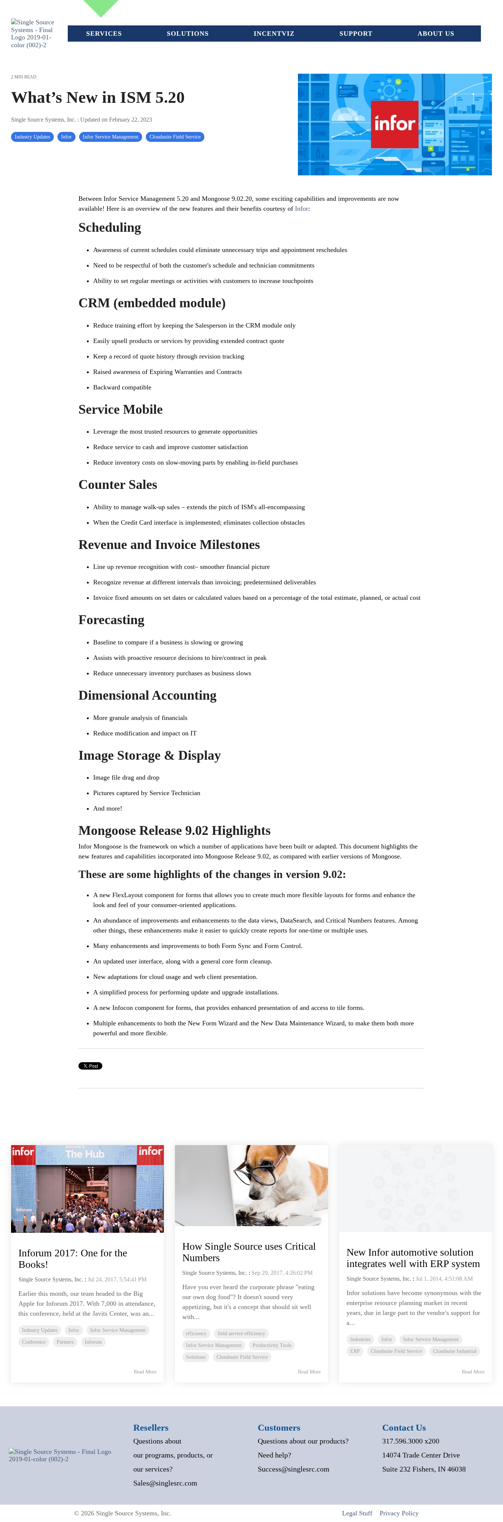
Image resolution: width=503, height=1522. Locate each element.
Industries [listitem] (360, 1339)
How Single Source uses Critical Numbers (249, 1252)
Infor (66, 137)
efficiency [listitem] (196, 1333)
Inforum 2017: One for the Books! (72, 1258)
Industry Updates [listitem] (39, 1330)
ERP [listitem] (355, 1351)
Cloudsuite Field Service (175, 137)
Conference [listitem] (34, 1342)
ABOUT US (436, 33)
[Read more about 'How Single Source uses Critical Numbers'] (251, 1185)
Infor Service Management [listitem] (118, 1330)
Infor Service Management (110, 137)
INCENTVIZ (274, 33)
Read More (145, 1372)
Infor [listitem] (73, 1330)
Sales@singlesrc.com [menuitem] (165, 1483)
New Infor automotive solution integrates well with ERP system (413, 1257)
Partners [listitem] (65, 1342)
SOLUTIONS (188, 33)
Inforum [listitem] (93, 1342)
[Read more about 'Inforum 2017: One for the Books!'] (87, 1189)
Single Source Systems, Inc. (44, 119)
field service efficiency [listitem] (241, 1333)
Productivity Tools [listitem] (272, 1345)
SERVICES (104, 33)
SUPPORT (356, 33)
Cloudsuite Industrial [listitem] (454, 1351)
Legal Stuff (357, 1513)
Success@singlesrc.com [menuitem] (294, 1469)
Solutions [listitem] (195, 1357)
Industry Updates (32, 137)
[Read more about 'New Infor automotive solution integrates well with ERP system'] (415, 1188)
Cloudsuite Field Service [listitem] (242, 1357)
